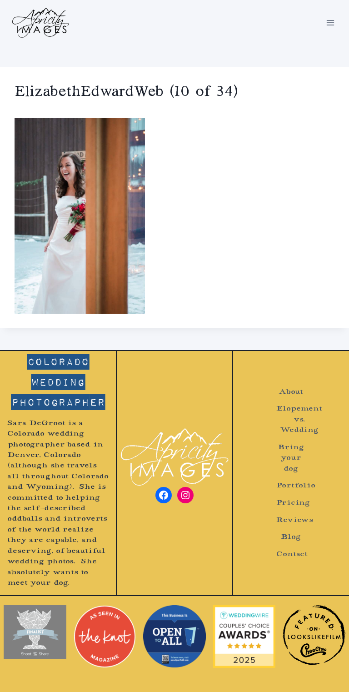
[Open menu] (330, 22)
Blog (291, 537)
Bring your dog (291, 458)
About (291, 392)
